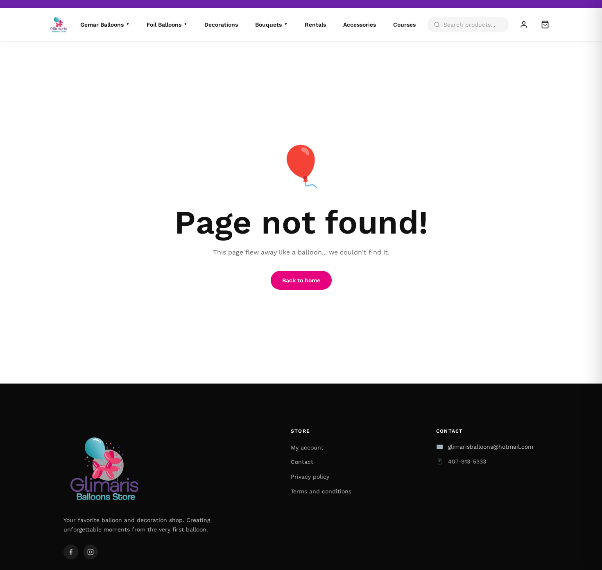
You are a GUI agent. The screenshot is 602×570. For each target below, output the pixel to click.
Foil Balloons (167, 24)
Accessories (359, 24)
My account (307, 447)
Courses (404, 24)
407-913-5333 (467, 461)
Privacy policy (310, 476)
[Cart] (545, 24)
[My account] (524, 24)
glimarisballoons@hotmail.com (490, 446)
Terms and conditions (321, 491)
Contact (302, 462)
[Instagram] (90, 552)
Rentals (315, 24)
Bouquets (271, 24)
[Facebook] (70, 552)
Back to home (301, 280)
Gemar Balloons (104, 24)
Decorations (221, 24)
